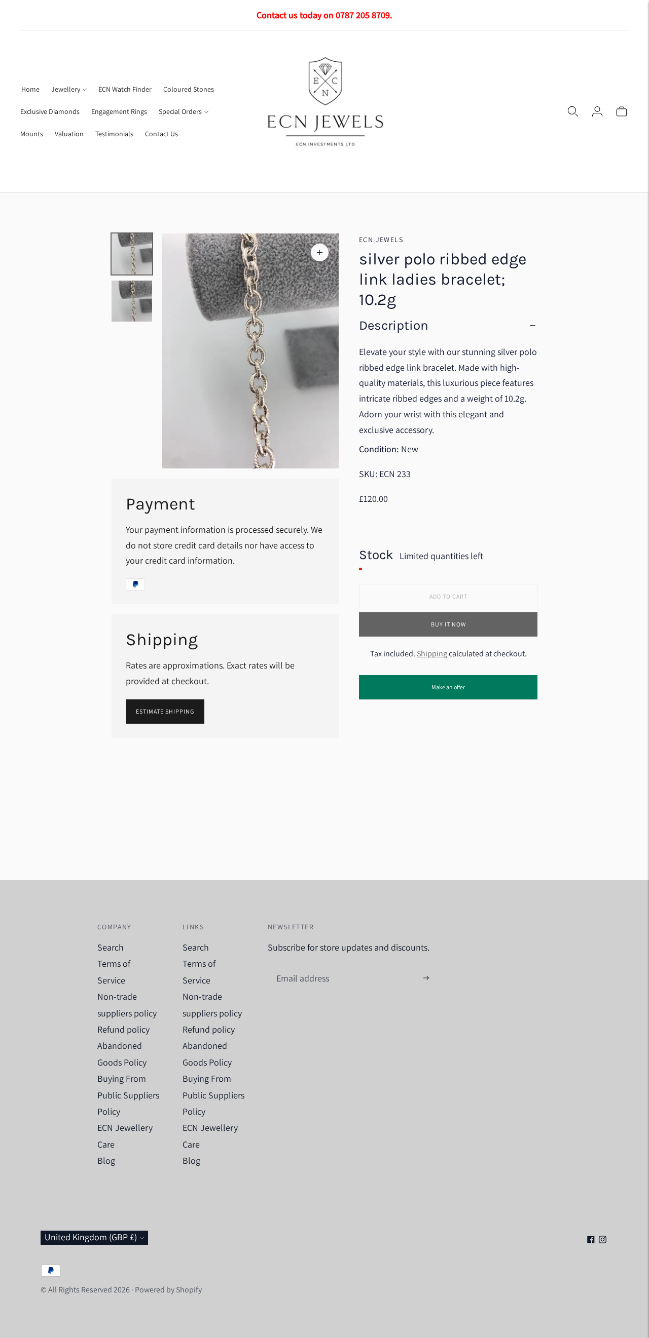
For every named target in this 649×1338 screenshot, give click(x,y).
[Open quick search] (573, 111)
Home (30, 89)
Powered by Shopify (168, 1289)
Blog (106, 1160)
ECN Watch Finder (125, 89)
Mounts (31, 133)
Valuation (69, 133)
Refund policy (123, 1029)
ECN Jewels (381, 239)
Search (110, 947)
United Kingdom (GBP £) (91, 1237)
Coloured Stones (188, 89)
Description (393, 325)
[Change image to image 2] (132, 301)
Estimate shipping (165, 711)
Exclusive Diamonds (50, 111)
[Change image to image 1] (132, 253)
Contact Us (161, 133)
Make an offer (448, 691)
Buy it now (448, 624)
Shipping (432, 654)
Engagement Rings (119, 111)
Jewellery (65, 89)
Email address (301, 967)
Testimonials (114, 133)
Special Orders (180, 111)
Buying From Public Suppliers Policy (128, 1095)
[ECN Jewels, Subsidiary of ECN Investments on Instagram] (602, 1240)
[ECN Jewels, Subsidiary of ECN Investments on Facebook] (591, 1240)
